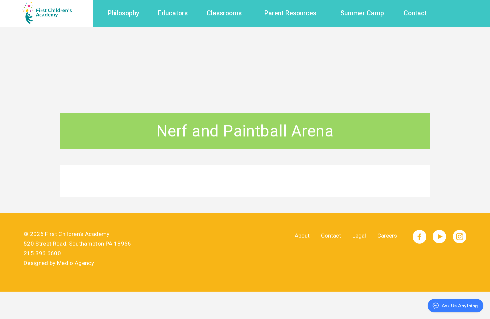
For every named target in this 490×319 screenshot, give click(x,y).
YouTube (439, 237)
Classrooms (224, 13)
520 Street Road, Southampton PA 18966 (77, 243)
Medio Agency (75, 263)
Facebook (419, 237)
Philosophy (123, 13)
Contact (415, 13)
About (302, 235)
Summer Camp (362, 13)
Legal (359, 235)
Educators (173, 13)
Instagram (459, 237)
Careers (387, 235)
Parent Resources (290, 13)
